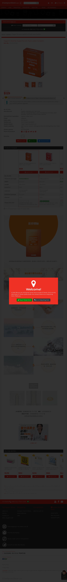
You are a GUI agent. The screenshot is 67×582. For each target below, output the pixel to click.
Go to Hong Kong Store (42, 300)
